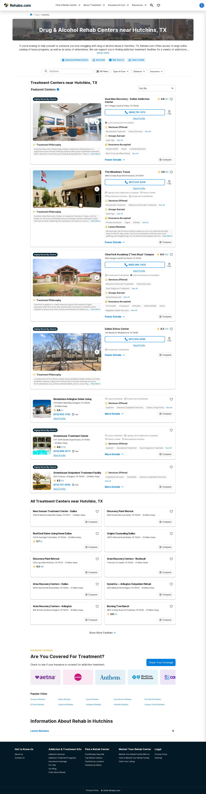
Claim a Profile (138, 60)
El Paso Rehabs (37, 704)
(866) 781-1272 (137, 112)
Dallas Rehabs (64, 699)
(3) (62, 410)
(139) (166, 254)
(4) (41, 541)
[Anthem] (110, 677)
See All (148, 131)
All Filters (104, 71)
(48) (41, 566)
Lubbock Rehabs (65, 704)
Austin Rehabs (92, 699)
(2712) (63, 447)
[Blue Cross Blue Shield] (143, 677)
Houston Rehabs (37, 699)
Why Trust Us (118, 60)
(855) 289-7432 (137, 264)
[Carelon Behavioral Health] (175, 677)
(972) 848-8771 (61, 451)
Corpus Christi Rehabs (154, 704)
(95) (166, 172)
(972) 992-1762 (61, 414)
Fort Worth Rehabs (152, 699)
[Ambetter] (78, 677)
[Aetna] (45, 677)
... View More (94, 154)
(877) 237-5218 (137, 182)
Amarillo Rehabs (121, 704)
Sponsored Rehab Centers (76, 60)
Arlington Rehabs (93, 704)
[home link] (31, 14)
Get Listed (100, 60)
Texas (37, 15)
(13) (62, 480)
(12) (115, 614)
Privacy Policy (92, 790)
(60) (166, 99)
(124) (166, 329)
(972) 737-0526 (61, 485)
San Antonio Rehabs (123, 699)
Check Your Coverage (161, 662)
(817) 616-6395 (137, 339)
